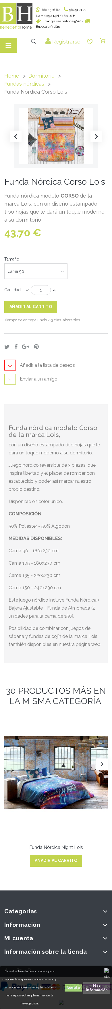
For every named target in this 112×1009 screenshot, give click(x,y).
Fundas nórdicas (24, 84)
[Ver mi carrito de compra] (102, 41)
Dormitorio (41, 76)
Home (11, 76)
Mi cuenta (18, 938)
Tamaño (12, 259)
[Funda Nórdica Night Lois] (56, 772)
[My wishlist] (89, 42)
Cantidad (12, 289)
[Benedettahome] (16, 16)
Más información (97, 988)
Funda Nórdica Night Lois (56, 847)
